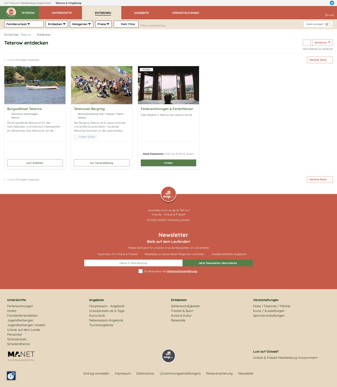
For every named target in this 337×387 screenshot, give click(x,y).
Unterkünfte (16, 300)
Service (329, 15)
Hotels (11, 311)
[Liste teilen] (307, 42)
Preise (102, 24)
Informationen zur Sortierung (318, 48)
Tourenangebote (101, 325)
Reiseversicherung (219, 373)
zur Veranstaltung (101, 163)
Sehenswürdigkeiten (185, 306)
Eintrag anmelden (96, 373)
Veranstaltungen (266, 300)
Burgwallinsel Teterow (24, 109)
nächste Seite (318, 59)
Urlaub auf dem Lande (23, 330)
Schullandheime (18, 344)
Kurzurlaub (97, 315)
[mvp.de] (332, 3)
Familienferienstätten (22, 315)
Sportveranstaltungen (269, 315)
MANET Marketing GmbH (173, 220)
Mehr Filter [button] (127, 24)
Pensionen (14, 334)
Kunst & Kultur (181, 315)
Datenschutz (145, 373)
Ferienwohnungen (20, 306)
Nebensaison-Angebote (106, 320)
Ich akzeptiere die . (170, 271)
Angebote (96, 300)
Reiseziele (178, 320)
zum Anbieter (35, 163)
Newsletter (246, 373)
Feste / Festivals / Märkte (271, 306)
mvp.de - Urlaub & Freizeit (168, 214)
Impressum (123, 373)
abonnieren (217, 263)
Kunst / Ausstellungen (268, 311)
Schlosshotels (16, 339)
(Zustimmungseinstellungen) (180, 373)
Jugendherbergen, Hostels (26, 325)
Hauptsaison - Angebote (106, 306)
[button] (30, 11)
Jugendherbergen (20, 320)
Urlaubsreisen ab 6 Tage (106, 311)
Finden (168, 163)
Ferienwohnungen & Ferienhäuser (167, 109)
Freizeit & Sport (182, 311)
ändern (190, 153)
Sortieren (321, 42)
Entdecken (55, 24)
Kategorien (79, 24)
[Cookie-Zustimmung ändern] (11, 376)
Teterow (68, 3)
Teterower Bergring (89, 109)
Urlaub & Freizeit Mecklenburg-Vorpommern (285, 358)
